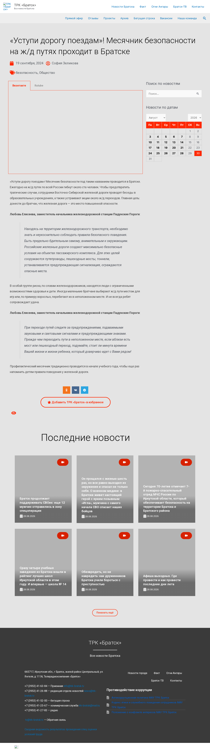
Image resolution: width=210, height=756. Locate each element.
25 (158, 153)
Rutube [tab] (39, 85)
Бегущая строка (144, 18)
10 (150, 142)
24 (150, 153)
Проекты (109, 18)
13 (174, 142)
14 (181, 142)
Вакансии (166, 18)
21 (181, 147)
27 (174, 153)
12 (165, 142)
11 (158, 142)
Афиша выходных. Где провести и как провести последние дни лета (162, 580)
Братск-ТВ (180, 6)
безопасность (27, 73)
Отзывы (93, 18)
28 (182, 153)
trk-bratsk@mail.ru (89, 705)
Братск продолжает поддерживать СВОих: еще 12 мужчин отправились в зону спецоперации (42, 505)
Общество (47, 73)
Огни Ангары (159, 6)
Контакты (198, 6)
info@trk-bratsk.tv (74, 686)
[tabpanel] (75, 132)
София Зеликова (65, 63)
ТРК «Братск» (25, 5)
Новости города (137, 673)
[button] (205, 18)
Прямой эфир (74, 18)
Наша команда (187, 18)
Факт (143, 6)
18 (157, 147)
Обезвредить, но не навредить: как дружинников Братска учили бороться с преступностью (104, 578)
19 (166, 147)
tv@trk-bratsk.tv (34, 719)
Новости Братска (123, 6)
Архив (124, 18)
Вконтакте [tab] (19, 85)
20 (174, 147)
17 (150, 147)
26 (166, 153)
